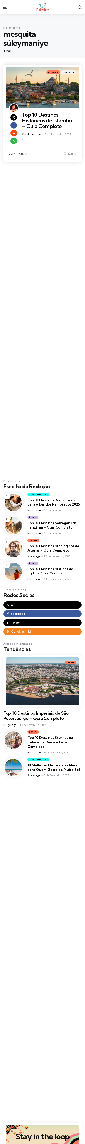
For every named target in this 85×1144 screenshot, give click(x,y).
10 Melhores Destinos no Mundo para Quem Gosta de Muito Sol (54, 767)
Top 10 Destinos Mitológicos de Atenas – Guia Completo (53, 548)
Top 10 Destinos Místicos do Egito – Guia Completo (50, 571)
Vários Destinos (38, 494)
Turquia (68, 72)
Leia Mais (16, 153)
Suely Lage (33, 556)
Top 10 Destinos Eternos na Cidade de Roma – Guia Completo (50, 742)
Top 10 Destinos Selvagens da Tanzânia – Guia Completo (52, 525)
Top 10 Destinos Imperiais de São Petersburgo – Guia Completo (35, 716)
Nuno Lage (34, 134)
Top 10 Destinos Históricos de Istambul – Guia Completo (47, 120)
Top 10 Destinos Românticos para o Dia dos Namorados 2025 (53, 502)
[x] (13, 117)
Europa (53, 72)
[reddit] (13, 133)
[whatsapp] (13, 141)
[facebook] (13, 125)
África (33, 517)
